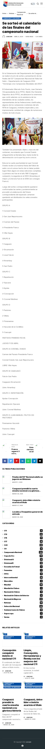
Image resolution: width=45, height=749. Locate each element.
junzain (9, 36)
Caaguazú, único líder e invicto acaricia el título (26, 501)
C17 (23, 541)
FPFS (23, 574)
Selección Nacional (23, 606)
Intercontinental (23, 577)
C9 (23, 549)
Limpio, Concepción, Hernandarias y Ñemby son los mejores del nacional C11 (32, 657)
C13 (23, 534)
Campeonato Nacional (11, 18)
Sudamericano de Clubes (23, 610)
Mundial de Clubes (23, 588)
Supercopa (23, 613)
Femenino (23, 570)
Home (4, 13)
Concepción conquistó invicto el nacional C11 (9, 654)
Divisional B (23, 563)
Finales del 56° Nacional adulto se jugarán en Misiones (27, 478)
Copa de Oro (23, 556)
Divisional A (23, 559)
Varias (23, 617)
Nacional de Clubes (23, 592)
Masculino (23, 581)
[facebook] (22, 746)
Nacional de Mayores (23, 599)
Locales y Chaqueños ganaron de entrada (27, 513)
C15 (23, 538)
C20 (23, 545)
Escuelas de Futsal (23, 567)
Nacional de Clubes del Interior (23, 595)
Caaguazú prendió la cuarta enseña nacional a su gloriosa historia (25, 490)
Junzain (28, 742)
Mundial (23, 585)
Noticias (11, 13)
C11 (23, 531)
